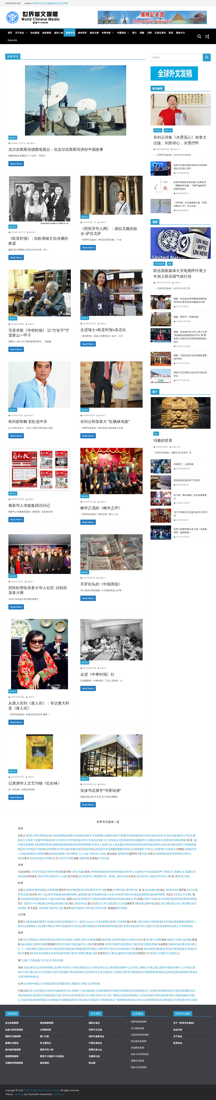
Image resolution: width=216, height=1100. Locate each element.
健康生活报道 (74, 835)
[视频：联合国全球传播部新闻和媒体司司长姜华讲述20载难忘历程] (161, 302)
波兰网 (165, 903)
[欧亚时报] (172, 890)
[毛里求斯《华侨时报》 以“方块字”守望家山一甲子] (39, 293)
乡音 (57, 921)
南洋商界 (150, 949)
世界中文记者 (95, 1029)
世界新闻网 (136, 990)
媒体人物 (58, 32)
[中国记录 (96, 967)
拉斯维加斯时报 (143, 844)
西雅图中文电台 (143, 849)
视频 (142, 32)
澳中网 (46, 926)
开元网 (92, 899)
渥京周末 (145, 835)
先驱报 (66, 921)
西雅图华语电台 (123, 849)
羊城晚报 (65, 1000)
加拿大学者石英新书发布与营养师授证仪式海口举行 (190, 167)
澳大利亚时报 (126, 926)
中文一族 (77, 921)
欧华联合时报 (129, 894)
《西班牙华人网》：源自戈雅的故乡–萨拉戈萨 (108, 231)
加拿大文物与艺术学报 (63, 840)
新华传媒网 (54, 894)
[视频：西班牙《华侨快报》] (161, 319)
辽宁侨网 (150, 990)
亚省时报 (169, 844)
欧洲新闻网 (69, 894)
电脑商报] (39, 1000)
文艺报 (176, 1000)
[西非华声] (43, 876)
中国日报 (63, 849)
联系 (171, 32)
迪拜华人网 (84, 944)
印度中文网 (153, 939)
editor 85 (176, 446)
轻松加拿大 (159, 835)
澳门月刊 (42, 960)
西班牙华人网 (97, 890)
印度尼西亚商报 (147, 944)
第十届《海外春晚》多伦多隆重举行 (190, 497)
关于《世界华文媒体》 (184, 1022)
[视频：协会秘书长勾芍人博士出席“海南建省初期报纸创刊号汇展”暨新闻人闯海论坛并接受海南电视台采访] (161, 339)
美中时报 (28, 849)
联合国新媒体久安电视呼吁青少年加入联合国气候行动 (180, 273)
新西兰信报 (46, 921)
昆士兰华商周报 (183, 926)
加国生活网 (161, 840)
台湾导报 (94, 983)
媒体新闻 (46, 32)
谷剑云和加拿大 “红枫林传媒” (105, 421)
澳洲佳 (168, 926)
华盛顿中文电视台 (165, 849)
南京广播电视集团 (120, 1000)
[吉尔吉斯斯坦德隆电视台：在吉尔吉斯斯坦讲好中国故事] (75, 100)
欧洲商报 (144, 894)
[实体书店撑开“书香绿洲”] (111, 755)
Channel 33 (91, 921)
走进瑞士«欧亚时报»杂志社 (103, 329)
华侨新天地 (61, 903)
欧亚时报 (81, 903)
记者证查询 (160, 32)
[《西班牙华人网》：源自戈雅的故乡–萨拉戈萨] (111, 195)
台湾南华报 (31, 983)
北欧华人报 (46, 899)
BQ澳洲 (99, 926)
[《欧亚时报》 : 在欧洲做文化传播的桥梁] (39, 200)
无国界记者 (94, 1056)
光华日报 (51, 949)
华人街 (42, 894)
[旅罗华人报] (56, 908)
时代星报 (60, 972)
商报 (135, 953)
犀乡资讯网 (188, 944)
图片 (134, 32)
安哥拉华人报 (145, 876)
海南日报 (55, 995)
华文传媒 (79, 871)
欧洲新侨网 (104, 899)
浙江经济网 (36, 990)
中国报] (40, 949)
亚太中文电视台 (44, 972)
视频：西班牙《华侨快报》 (187, 316)
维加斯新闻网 (81, 844)
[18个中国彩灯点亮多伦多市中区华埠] (161, 516)
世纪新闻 (57, 983)
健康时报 (110, 835)
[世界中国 (100, 908)
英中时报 (163, 899)
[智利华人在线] (97, 853)
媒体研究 (82, 32)
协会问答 (177, 1029)
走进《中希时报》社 (97, 674)
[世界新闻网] (46, 967)
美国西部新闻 (43, 844)
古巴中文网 (66, 858)
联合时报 (48, 903)
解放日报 (189, 995)
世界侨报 (118, 939)
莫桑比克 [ (180, 871)
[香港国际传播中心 (119, 967)
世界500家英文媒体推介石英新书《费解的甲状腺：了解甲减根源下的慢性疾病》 (190, 185)
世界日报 (125, 953)
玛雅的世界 (162, 440)
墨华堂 (142, 853)
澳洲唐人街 (34, 926)
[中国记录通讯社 (80, 967)
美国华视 (88, 849)
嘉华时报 (43, 840)
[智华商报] (71, 853)
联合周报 (121, 908)
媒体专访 (70, 32)
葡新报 (140, 903)
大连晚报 (52, 1000)
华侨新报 (133, 835)
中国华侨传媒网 (53, 990)
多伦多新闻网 (57, 835)
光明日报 (64, 949)
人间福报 (45, 983)
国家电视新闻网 (62, 844)
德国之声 (131, 899)
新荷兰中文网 (32, 903)
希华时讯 (132, 890)
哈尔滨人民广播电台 (109, 995)
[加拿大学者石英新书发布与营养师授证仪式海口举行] (161, 169)
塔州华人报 (142, 926)
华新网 (104, 921)
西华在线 (83, 890)
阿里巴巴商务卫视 (65, 944)
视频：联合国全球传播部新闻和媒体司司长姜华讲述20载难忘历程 (190, 300)
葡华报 (150, 903)
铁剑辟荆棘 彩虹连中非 (27, 421)
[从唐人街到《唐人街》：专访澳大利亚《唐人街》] (39, 654)
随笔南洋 (162, 949)
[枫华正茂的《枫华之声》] (111, 471)
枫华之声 (183, 835)
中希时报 (119, 890)
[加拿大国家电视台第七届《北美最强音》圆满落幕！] (161, 533)
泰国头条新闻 (51, 953)
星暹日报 (91, 953)
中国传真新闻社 (76, 972)
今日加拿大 (29, 840)
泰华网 (65, 953)
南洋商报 (76, 949)
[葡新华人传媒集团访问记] (39, 469)
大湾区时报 (55, 960)
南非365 (122, 876)
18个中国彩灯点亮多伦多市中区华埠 (190, 514)
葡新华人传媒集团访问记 (29, 505)
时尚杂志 (68, 995)
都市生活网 (146, 840)
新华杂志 (36, 953)
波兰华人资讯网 (180, 903)
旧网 (149, 32)
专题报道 (121, 32)
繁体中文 (180, 32)
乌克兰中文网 (182, 894)
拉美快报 (36, 858)
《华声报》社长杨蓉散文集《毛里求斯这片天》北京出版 (190, 204)
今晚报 (177, 995)
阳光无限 (43, 995)
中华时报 (88, 908)
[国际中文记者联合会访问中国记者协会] (161, 376)
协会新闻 (35, 32)
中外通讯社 (132, 939)
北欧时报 (60, 899)
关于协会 (19, 32)
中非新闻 (149, 871)
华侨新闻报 (98, 871)
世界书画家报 (132, 972)
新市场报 (88, 926)
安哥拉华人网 (162, 876)
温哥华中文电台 (87, 840)
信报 (135, 840)
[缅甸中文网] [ (174, 939)
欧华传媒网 (95, 894)
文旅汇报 (69, 983)
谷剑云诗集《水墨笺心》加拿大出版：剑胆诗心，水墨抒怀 (180, 139)
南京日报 (90, 1000)
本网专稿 (106, 32)
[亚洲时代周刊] (62, 967)
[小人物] (83, 853)
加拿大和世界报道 (37, 835)
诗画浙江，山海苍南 (184, 464)
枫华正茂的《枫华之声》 (101, 507)
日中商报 (30, 939)
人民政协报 (25, 1000)
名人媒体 (115, 844)
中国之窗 (152, 967)
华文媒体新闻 (159, 264)
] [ (81, 939)
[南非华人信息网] (133, 871)
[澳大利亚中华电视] (148, 921)
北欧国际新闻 (29, 899)
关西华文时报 (62, 939)
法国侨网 (52, 890)
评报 (170, 972)
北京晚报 (165, 1000)
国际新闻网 (181, 972)
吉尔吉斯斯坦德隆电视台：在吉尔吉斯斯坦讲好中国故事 (55, 149)
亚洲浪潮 (126, 840)
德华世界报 (79, 899)
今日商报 (102, 1000)
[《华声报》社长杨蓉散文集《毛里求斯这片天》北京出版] (161, 206)
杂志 (104, 967)
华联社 (158, 844)
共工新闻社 (116, 972)
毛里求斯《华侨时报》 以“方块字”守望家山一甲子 (38, 333)
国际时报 (175, 944)
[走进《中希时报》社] (111, 639)
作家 (78, 995)
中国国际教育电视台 (153, 972)
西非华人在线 (58, 876)
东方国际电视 (137, 1028)
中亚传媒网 (86, 990)
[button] (26, 32)
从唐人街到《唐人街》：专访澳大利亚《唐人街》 (38, 705)
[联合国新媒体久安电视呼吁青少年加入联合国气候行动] (181, 243)
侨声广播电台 (164, 871)
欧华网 (71, 890)
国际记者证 (94, 1022)
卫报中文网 (149, 899)
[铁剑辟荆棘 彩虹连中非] (39, 384)
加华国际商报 (177, 840)
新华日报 (77, 1000)
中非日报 (38, 871)
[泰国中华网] (77, 953)
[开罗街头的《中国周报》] (111, 552)
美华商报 (127, 844)
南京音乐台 (138, 1000)
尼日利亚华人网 (87, 876)
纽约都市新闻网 (13, 1049)
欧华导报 (118, 899)
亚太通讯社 (112, 953)
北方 (190, 890)
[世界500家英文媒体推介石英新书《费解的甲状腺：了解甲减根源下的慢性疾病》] (161, 188)
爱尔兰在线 (120, 903)
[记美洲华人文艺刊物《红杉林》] (39, 751)
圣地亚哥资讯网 (104, 849)
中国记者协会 (95, 1042)
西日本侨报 (88, 939)
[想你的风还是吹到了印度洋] (161, 482)
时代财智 (175, 949)
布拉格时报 (152, 890)
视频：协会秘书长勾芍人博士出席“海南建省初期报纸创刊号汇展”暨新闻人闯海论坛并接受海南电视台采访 (190, 336)
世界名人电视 (99, 844)
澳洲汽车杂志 (72, 926)
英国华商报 (189, 899)
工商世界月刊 (103, 949)
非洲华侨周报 (52, 871)
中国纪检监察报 (162, 995)
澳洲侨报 (111, 926)
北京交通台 (89, 995)
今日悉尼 (156, 926)
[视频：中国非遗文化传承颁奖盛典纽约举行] (161, 359)
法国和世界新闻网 (35, 890)
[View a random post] (207, 36)
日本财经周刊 (44, 939)
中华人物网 (71, 990)
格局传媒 (32, 921)
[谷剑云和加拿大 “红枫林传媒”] (111, 384)
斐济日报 (183, 876)
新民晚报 (152, 1000)
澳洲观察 (178, 921)
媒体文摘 (94, 32)
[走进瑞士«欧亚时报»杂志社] (111, 293)
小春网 (76, 939)
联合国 (92, 1062)
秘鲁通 (84, 858)
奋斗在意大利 (111, 894)
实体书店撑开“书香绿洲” (100, 790)
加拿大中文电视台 (108, 840)
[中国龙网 (177, 990)
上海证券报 (145, 995)
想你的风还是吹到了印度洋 (187, 480)
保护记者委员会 (96, 1036)
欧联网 (82, 894)
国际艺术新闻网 (93, 835)
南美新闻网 (57, 853)
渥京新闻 (44, 1062)
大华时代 (58, 926)
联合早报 (187, 949)
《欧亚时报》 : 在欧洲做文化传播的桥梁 (38, 241)
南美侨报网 (173, 853)
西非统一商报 (106, 876)
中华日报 (103, 858)
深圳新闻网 (129, 995)
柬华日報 (40, 944)
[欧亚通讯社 (30, 967)
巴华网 (47, 858)
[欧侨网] (43, 908)
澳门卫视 (30, 960)
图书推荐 (158, 130)
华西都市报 (164, 990)
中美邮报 (40, 849)
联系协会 (177, 1042)
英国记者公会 (95, 1049)
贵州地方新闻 (189, 1000)
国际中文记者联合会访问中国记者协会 (190, 374)
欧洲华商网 (157, 894)
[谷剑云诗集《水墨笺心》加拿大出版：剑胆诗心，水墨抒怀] (181, 109)
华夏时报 (75, 849)
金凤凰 (187, 939)
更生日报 (81, 983)
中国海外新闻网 (119, 990)
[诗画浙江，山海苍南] (161, 466)
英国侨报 (176, 899)
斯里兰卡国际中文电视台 (164, 953)
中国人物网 (138, 967)
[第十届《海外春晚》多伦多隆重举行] (161, 499)
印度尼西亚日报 (127, 944)
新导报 (77, 908)
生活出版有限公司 (124, 949)
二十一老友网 (26, 949)
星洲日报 (89, 949)
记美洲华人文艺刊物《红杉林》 (35, 783)
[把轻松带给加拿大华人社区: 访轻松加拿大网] (39, 554)
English (12, 40)
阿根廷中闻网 (35, 853)
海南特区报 (29, 995)
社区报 (172, 835)
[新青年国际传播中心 (171, 967)
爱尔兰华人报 (103, 903)
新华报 (106, 939)
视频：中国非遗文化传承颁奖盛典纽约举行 (190, 357)
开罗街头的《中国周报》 (101, 584)
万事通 (122, 835)
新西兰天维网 (117, 921)
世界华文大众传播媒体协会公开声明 (50, 3)
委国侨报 (124, 853)
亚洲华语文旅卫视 (97, 972)
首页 (10, 32)
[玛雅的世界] (181, 413)
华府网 (51, 849)
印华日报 (111, 944)
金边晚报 (27, 944)
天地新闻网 (101, 990)
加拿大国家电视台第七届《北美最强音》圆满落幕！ (190, 530)
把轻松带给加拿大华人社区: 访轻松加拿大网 (37, 590)
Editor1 (32, 143)
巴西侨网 (159, 853)
